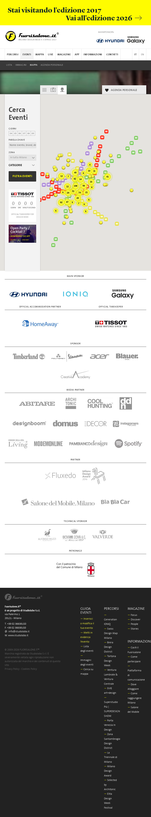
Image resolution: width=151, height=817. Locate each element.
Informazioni (93, 54)
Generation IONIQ (110, 620)
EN (142, 54)
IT (135, 54)
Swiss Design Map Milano (111, 633)
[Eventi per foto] (53, 89)
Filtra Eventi (22, 176)
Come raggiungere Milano (135, 698)
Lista (9, 65)
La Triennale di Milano (110, 757)
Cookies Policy (29, 669)
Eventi (27, 54)
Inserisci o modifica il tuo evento (87, 623)
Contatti (112, 54)
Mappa (34, 65)
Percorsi (12, 54)
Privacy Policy (12, 669)
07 (24, 133)
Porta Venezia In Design (110, 725)
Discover (134, 619)
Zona (12, 152)
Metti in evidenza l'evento (86, 637)
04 (11, 133)
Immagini (21, 65)
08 (28, 133)
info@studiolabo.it (18, 631)
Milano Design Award (109, 771)
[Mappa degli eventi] (62, 89)
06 (19, 133)
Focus (132, 615)
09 (33, 133)
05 (15, 133)
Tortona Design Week (110, 661)
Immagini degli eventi (86, 660)
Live (50, 54)
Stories (133, 628)
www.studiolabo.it (18, 635)
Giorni (12, 129)
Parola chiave (17, 140)
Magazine (64, 54)
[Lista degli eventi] (44, 89)
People (133, 624)
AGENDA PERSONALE (52, 65)
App (77, 54)
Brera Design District (108, 647)
